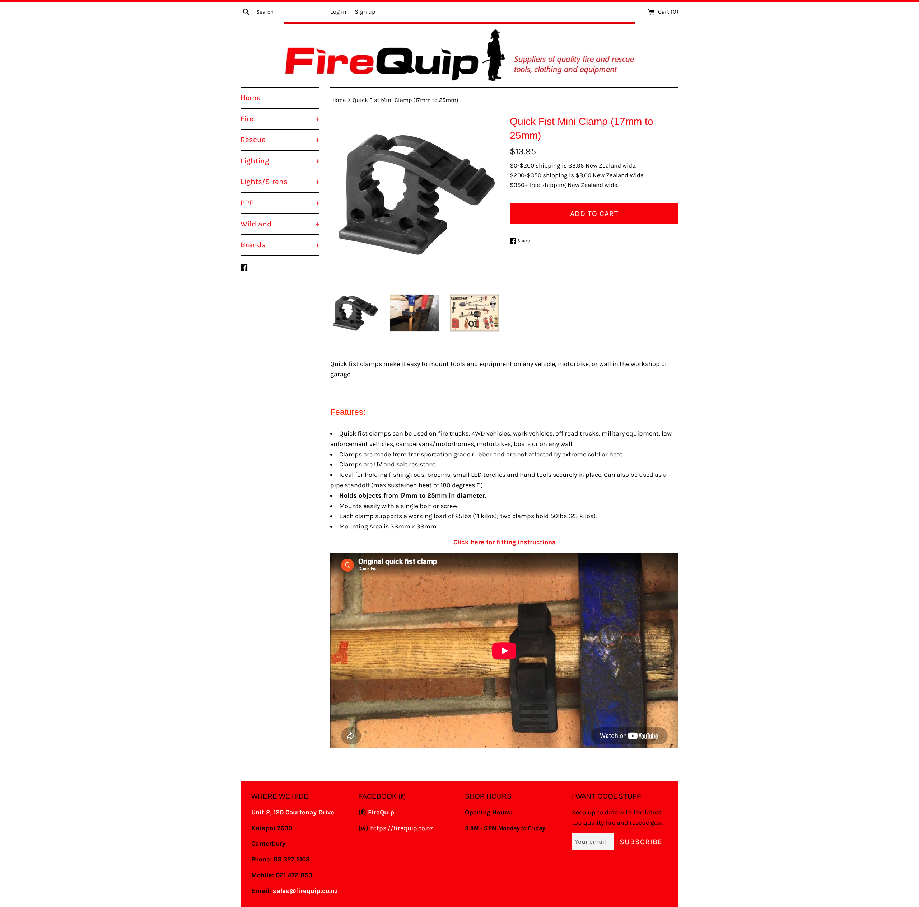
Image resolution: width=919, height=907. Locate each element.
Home (251, 97)
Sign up (365, 11)
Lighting (280, 160)
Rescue (280, 139)
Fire (280, 118)
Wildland (280, 224)
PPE (280, 202)
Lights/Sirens (280, 181)
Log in (338, 11)
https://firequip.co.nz (401, 828)
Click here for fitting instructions (504, 542)
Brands (280, 244)
